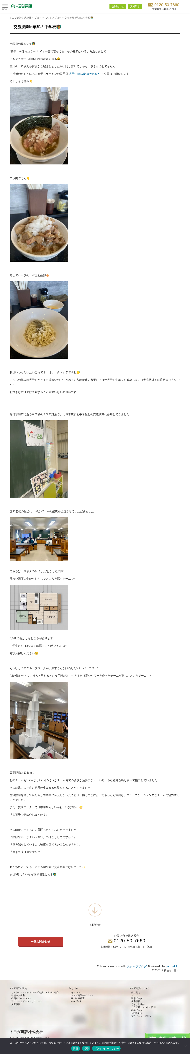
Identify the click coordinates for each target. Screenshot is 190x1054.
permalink (172, 966)
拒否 (86, 1048)
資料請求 (135, 6)
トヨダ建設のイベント (82, 995)
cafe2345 (76, 1001)
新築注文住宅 (18, 995)
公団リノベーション (21, 998)
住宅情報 (135, 1001)
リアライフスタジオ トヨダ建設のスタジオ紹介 (35, 992)
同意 (75, 1048)
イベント (75, 992)
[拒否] (185, 1046)
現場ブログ (136, 998)
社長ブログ (136, 1010)
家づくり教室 (78, 998)
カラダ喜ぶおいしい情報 (143, 1007)
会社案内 (135, 992)
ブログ (134, 995)
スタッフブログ (137, 966)
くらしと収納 (138, 1004)
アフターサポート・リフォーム (26, 1001)
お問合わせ (118, 6)
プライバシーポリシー (142, 1016)
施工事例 (15, 1004)
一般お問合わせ (40, 941)
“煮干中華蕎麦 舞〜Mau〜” (84, 73)
